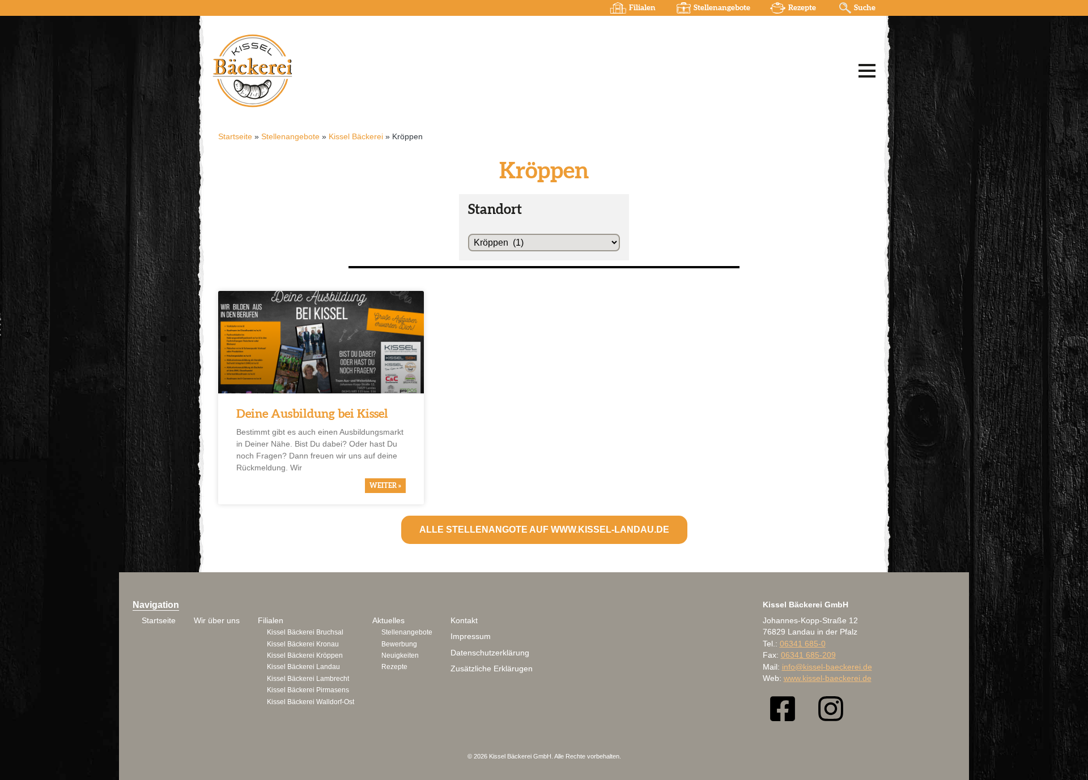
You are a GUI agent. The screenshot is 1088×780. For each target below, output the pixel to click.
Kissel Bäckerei (356, 136)
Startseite (235, 136)
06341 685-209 (808, 655)
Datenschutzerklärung (489, 653)
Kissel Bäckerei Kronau (303, 644)
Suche (865, 8)
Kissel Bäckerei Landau (303, 667)
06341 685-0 (803, 644)
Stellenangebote (722, 8)
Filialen (642, 8)
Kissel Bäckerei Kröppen (305, 655)
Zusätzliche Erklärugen (491, 669)
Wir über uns (217, 620)
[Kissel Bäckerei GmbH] (354, 70)
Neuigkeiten (400, 655)
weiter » (385, 485)
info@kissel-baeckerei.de (827, 667)
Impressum (470, 636)
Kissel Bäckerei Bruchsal (305, 632)
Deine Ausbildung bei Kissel (312, 414)
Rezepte (802, 8)
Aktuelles (388, 620)
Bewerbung (399, 644)
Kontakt (464, 620)
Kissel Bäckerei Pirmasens (308, 690)
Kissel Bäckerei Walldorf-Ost (310, 702)
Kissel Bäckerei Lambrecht (308, 679)
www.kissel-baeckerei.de (828, 678)
